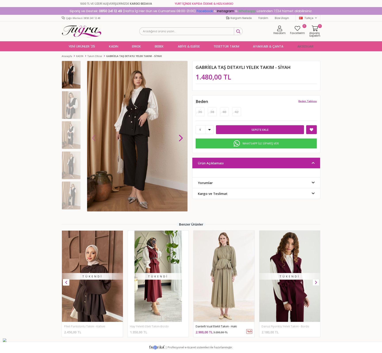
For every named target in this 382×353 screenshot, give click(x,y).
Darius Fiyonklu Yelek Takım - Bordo (285, 326)
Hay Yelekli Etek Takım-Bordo (149, 326)
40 (224, 112)
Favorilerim (297, 30)
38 (212, 112)
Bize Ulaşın (282, 18)
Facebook (205, 11)
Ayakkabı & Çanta (268, 46)
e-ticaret (190, 347)
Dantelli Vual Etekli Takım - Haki (216, 326)
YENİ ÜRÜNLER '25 (82, 46)
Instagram (225, 11)
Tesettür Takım (226, 46)
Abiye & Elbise (189, 46)
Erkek (136, 46)
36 (200, 112)
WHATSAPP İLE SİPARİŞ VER (261, 143)
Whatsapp (247, 11)
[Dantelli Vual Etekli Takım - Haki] (223, 276)
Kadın (113, 46)
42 (237, 112)
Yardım (263, 18)
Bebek (159, 46)
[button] (180, 135)
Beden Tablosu (307, 101)
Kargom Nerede (241, 18)
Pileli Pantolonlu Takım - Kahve (84, 326)
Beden (202, 101)
